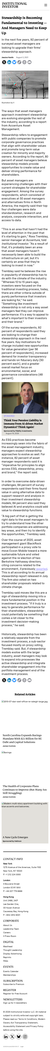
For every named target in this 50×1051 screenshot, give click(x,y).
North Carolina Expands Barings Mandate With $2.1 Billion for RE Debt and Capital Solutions (22, 739)
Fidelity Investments (23, 431)
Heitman (17, 841)
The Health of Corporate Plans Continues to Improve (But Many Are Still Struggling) (25, 790)
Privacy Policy (36, 1026)
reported (41, 568)
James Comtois (9, 746)
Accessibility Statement (14, 1026)
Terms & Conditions (27, 1019)
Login (22, 1046)
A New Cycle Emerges (15, 837)
